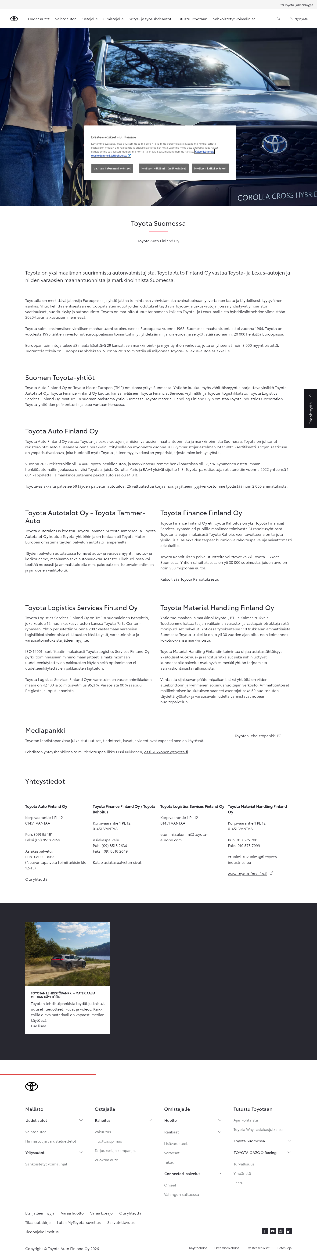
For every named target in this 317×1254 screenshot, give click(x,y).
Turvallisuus (244, 1163)
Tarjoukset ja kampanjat (115, 1150)
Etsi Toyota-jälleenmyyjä (296, 5)
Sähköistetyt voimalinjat (234, 18)
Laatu (238, 1182)
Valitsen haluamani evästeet (112, 168)
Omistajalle (113, 18)
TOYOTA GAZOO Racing (255, 1152)
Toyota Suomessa (249, 1140)
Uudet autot (39, 18)
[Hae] (278, 18)
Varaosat (172, 1152)
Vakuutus (103, 1131)
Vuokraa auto (106, 1159)
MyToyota (301, 19)
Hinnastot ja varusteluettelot (50, 1140)
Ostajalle (90, 18)
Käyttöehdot (198, 1248)
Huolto (170, 1120)
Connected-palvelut (182, 1173)
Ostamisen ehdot (226, 1248)
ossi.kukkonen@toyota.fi (166, 751)
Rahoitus (103, 1120)
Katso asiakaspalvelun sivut (117, 862)
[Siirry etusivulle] (14, 18)
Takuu (169, 1162)
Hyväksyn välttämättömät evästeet (163, 168)
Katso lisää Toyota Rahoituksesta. (189, 579)
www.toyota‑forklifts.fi (251, 873)
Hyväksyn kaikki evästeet (210, 168)
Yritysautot (34, 1152)
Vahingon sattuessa (181, 1194)
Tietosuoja (284, 1248)
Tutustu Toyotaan (192, 18)
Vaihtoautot (65, 18)
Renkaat (171, 1131)
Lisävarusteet (175, 1143)
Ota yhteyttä (36, 879)
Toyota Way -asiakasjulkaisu (258, 1129)
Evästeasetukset (258, 1248)
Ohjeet (170, 1184)
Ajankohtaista (246, 1119)
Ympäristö (242, 1173)
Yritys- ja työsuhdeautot (150, 18)
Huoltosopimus (108, 1140)
